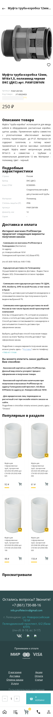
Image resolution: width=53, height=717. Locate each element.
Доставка (15, 676)
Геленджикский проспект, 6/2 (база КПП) (26, 625)
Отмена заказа (14, 679)
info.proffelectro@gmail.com (26, 610)
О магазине (14, 672)
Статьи (39, 679)
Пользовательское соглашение (26, 689)
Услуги (15, 683)
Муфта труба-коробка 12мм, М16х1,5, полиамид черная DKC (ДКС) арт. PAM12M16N (29, 8)
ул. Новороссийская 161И (35, 618)
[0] (26, 712)
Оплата (39, 676)
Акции (38, 672)
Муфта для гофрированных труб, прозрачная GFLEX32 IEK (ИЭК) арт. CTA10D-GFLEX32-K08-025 (13, 469)
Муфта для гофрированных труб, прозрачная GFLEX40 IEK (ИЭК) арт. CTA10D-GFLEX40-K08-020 (39, 543)
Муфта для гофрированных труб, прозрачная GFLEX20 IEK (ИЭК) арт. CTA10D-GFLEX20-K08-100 (13, 543)
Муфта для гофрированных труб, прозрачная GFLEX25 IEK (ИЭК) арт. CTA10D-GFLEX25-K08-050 (39, 469)
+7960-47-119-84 (9, 352)
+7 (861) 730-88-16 (26, 605)
